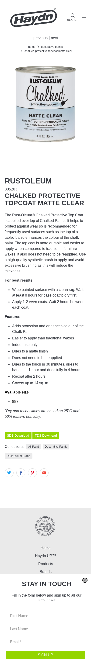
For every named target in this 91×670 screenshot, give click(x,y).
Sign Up (45, 655)
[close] (85, 580)
